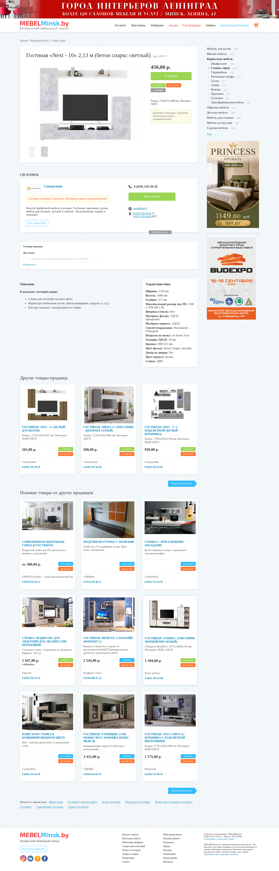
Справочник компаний (133, 846)
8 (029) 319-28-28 (145, 186)
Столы (215, 80)
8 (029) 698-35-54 (92, 678)
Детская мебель (217, 112)
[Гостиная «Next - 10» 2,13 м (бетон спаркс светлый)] (85, 142)
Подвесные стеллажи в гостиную (174, 801)
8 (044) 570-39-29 (154, 774)
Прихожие (217, 93)
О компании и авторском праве (219, 839)
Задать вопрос (152, 196)
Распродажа (192, 25)
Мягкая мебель (217, 53)
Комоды (216, 89)
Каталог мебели (130, 834)
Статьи (125, 861)
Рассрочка (168, 842)
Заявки (210, 25)
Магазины (138, 25)
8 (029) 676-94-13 (31, 581)
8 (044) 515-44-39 (154, 581)
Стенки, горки (58, 40)
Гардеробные (219, 72)
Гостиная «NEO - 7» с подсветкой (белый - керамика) (162, 431)
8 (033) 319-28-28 (142, 216)
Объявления (169, 854)
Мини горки (56, 801)
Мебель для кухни (219, 48)
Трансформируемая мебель (227, 102)
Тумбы (215, 85)
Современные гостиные (49, 806)
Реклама (167, 850)
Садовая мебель (217, 128)
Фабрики (157, 25)
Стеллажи (217, 98)
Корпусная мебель (39, 40)
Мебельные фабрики (132, 842)
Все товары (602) (37, 223)
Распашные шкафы (222, 76)
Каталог (120, 25)
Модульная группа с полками (108, 541)
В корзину (171, 75)
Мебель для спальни (220, 117)
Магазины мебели (131, 838)
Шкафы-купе (219, 63)
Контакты (168, 861)
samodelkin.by (140, 208)
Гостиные (25, 806)
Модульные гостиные (137, 801)
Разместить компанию (33, 848)
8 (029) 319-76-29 (31, 678)
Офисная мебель (218, 107)
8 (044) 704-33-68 (154, 678)
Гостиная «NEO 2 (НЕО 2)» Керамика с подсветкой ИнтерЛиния (165, 738)
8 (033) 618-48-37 (92, 581)
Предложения (170, 857)
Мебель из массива (219, 122)
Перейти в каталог (181, 483)
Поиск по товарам (131, 850)
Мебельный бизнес (234, 25)
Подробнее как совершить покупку (221, 854)
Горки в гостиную (78, 806)
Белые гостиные (111, 801)
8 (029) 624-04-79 (92, 774)
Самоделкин (53, 186)
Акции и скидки (130, 854)
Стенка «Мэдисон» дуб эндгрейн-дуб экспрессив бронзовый (44, 642)
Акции (173, 25)
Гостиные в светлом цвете (82, 801)
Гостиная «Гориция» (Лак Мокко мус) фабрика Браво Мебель (105, 738)
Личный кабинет (171, 838)
